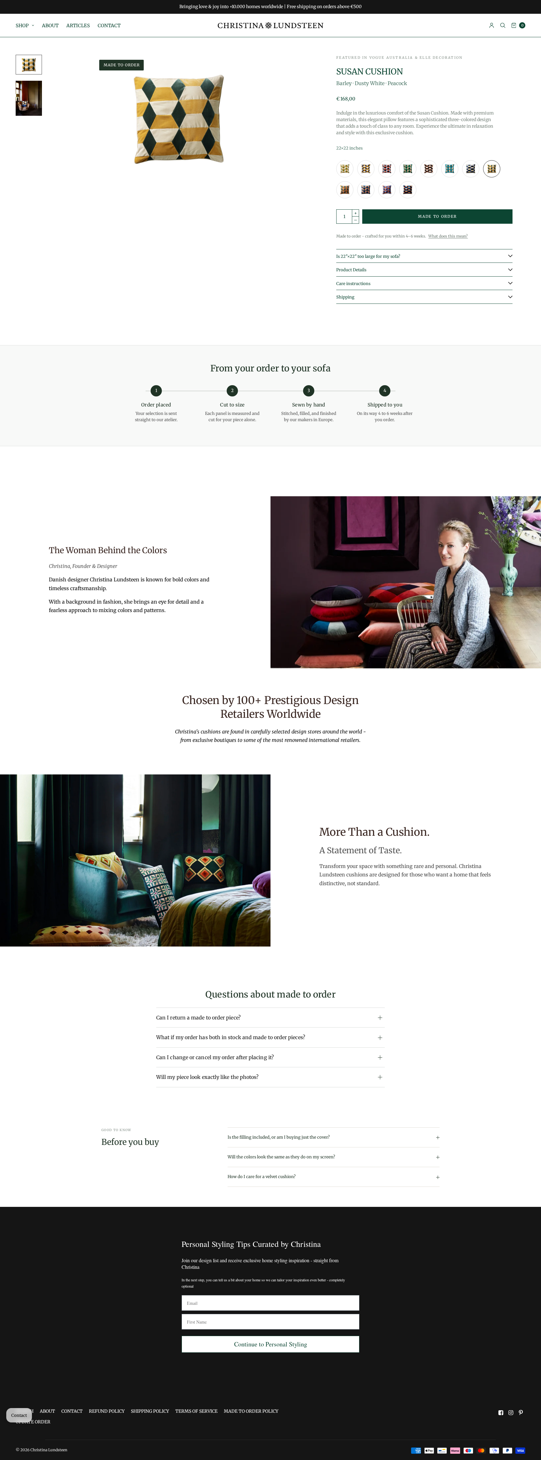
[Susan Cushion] (344, 168)
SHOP (22, 25)
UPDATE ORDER (33, 1422)
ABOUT (50, 25)
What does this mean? (448, 236)
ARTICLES (78, 25)
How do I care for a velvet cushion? (262, 1176)
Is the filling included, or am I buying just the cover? (279, 1137)
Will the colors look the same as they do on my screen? (281, 1157)
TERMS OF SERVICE (196, 1411)
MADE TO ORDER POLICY (251, 1411)
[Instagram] (511, 1413)
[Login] (491, 25)
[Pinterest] (521, 1413)
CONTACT (109, 25)
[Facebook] (501, 1413)
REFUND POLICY (107, 1411)
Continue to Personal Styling (270, 1344)
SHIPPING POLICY (150, 1411)
